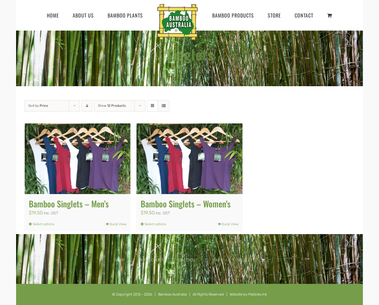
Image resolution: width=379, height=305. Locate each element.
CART (217, 290)
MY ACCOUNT (151, 290)
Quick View (118, 255)
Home (179, 98)
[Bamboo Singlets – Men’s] (77, 189)
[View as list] (163, 136)
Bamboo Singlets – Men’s (69, 234)
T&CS (241, 290)
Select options (43, 255)
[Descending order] (87, 136)
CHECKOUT (188, 290)
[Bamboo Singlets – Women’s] (189, 189)
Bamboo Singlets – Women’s (186, 234)
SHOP (120, 290)
